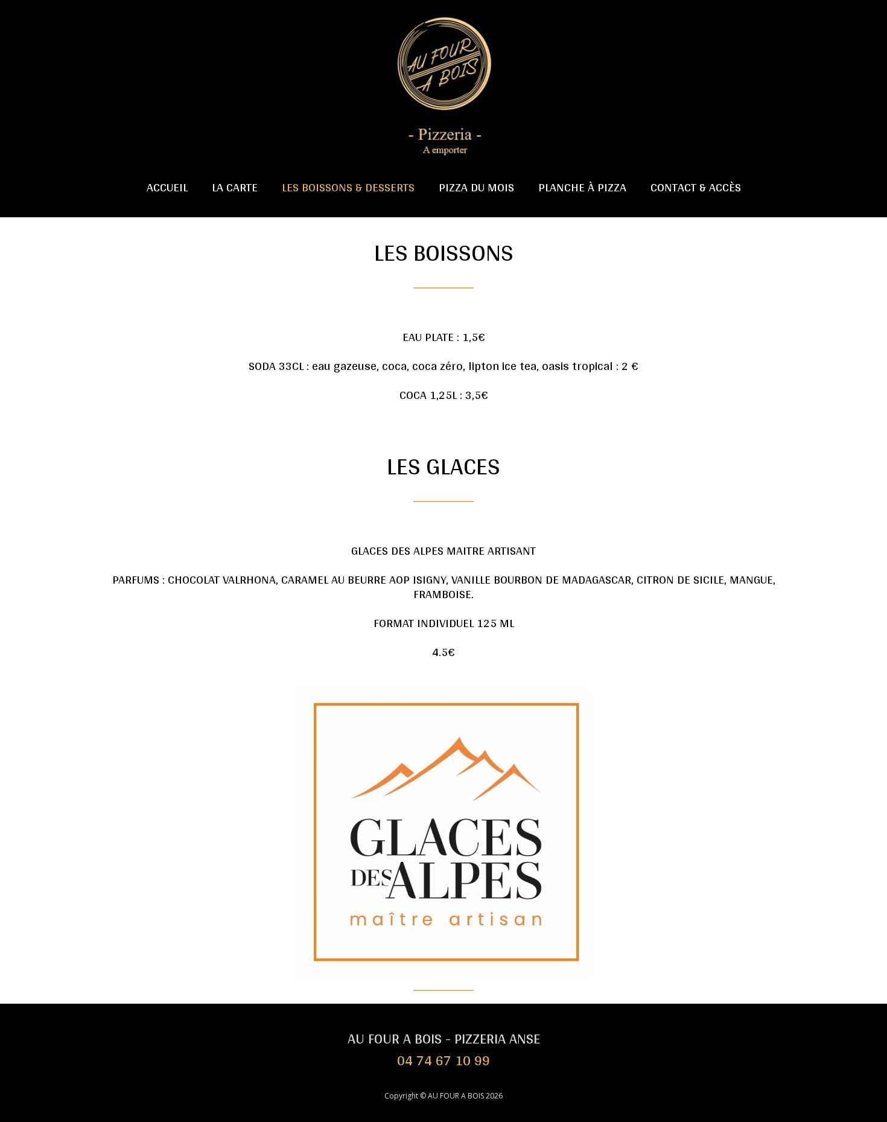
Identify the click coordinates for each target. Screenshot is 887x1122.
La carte (235, 187)
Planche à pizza (582, 187)
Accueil (167, 187)
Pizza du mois (476, 187)
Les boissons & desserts (348, 187)
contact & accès (695, 187)
